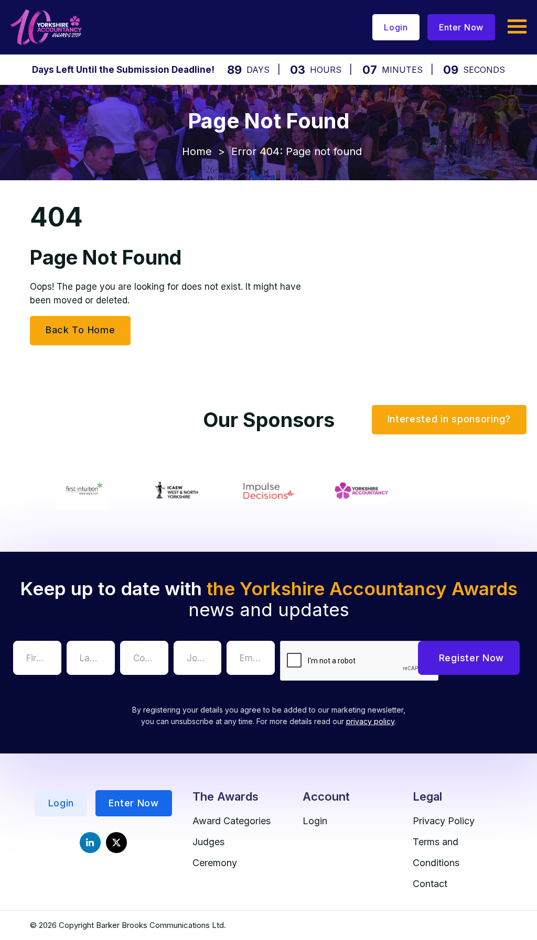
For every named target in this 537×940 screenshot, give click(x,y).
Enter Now (461, 27)
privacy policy (370, 721)
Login (396, 27)
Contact (430, 883)
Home (197, 151)
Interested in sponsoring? (449, 418)
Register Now (471, 657)
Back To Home (80, 329)
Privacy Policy (444, 820)
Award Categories (231, 820)
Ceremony (214, 862)
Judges (208, 841)
